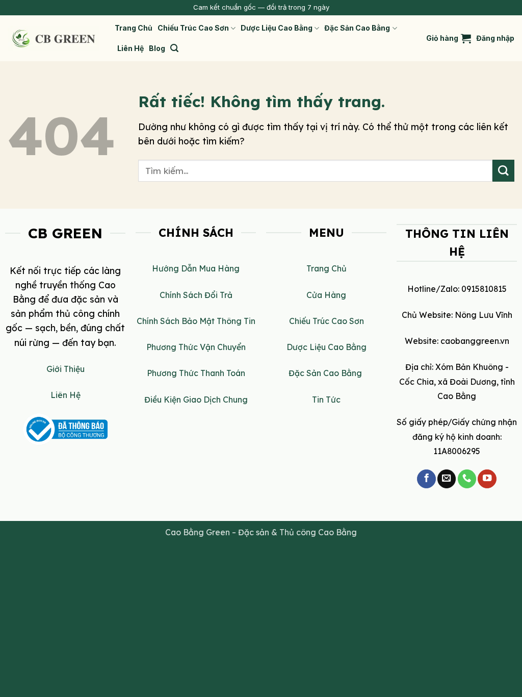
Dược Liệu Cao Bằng (276, 27)
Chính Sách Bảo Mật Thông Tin (196, 321)
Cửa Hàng (326, 295)
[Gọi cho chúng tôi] (467, 478)
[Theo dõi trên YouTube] (487, 478)
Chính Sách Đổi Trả (196, 295)
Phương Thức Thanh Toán (196, 373)
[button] (174, 48)
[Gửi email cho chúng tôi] (446, 478)
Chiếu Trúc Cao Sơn (193, 27)
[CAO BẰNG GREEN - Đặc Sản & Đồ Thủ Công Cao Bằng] (53, 38)
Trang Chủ (133, 27)
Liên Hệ (130, 48)
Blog (157, 48)
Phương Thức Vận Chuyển (196, 347)
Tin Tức (326, 399)
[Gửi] (503, 171)
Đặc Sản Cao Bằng (357, 27)
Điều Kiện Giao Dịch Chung (196, 399)
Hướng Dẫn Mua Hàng (196, 268)
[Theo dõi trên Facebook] (426, 478)
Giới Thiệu (65, 369)
